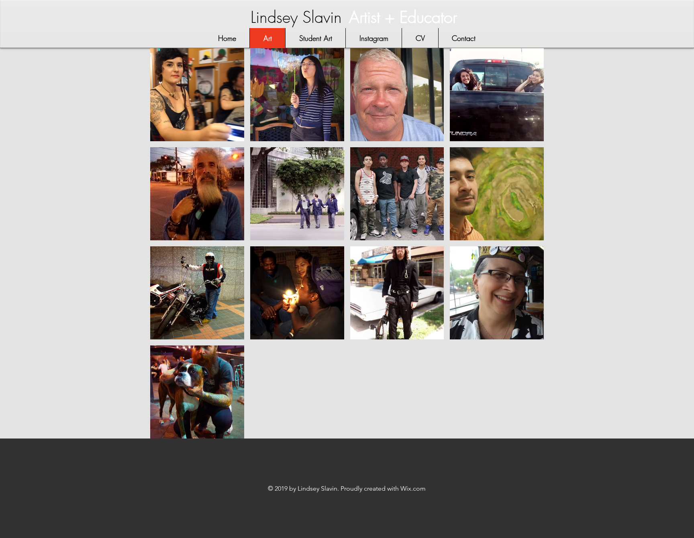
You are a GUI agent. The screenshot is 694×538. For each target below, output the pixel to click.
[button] (197, 94)
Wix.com (413, 488)
